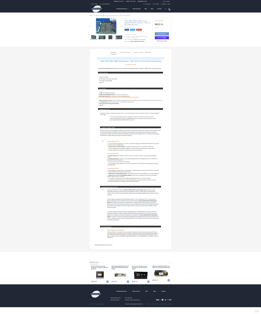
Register (164, 3)
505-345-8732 (128, 297)
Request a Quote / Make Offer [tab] (142, 52)
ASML (126, 18)
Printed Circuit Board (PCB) (132, 37)
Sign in (169, 3)
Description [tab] (113, 52)
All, (132, 36)
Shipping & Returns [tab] (125, 52)
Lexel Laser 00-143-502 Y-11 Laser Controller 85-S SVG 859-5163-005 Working (139, 267)
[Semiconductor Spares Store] (97, 9)
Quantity (156, 27)
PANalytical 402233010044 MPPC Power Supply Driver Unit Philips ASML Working (161, 267)
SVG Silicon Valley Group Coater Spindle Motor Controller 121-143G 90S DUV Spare (99, 267)
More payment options (162, 40)
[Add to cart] (107, 281)
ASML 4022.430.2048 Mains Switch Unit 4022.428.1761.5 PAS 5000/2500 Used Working (120, 267)
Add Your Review (128, 27)
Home (91, 15)
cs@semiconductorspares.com (132, 300)
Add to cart (163, 34)
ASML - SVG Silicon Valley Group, (140, 36)
